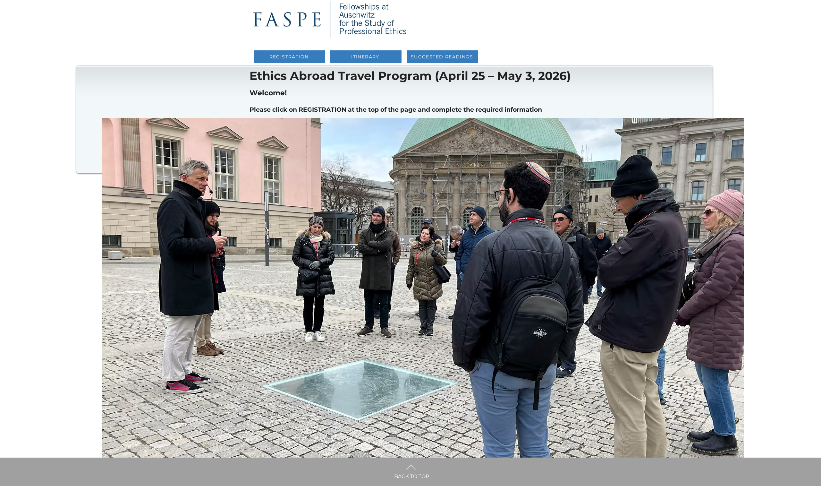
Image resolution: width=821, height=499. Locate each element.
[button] (423, 290)
